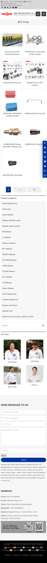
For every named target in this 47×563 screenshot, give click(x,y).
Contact (9, 5)
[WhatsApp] (10, 7)
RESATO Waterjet (8, 254)
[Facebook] (2, 7)
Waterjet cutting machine (11, 226)
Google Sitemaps (36, 555)
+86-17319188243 (16, 2)
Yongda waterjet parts (10, 299)
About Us (8, 555)
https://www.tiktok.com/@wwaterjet (19, 504)
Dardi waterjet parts (9, 294)
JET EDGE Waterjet (9, 260)
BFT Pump (23, 22)
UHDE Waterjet (7, 266)
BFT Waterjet (7, 249)
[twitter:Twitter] (45, 147)
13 (34, 189)
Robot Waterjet (7, 215)
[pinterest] (45, 152)
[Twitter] (5, 7)
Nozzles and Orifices (9, 305)
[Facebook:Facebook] (45, 143)
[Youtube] (16, 7)
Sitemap (26, 555)
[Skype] (13, 7)
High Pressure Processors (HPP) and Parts (17, 317)
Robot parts (6, 209)
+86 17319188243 (16, 508)
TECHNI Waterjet (8, 271)
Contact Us (17, 555)
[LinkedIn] (7, 7)
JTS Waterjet (7, 283)
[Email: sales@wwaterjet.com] (45, 175)
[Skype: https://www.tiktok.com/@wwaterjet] (45, 166)
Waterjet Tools (7, 311)
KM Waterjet (6, 232)
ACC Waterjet (7, 277)
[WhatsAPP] (45, 170)
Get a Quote (17, 5)
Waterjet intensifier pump (11, 220)
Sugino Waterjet (8, 288)
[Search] (43, 325)
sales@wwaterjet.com (9, 3)
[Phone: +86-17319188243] (45, 161)
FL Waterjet (6, 237)
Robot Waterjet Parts (9, 203)
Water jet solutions (9, 243)
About (3, 5)
